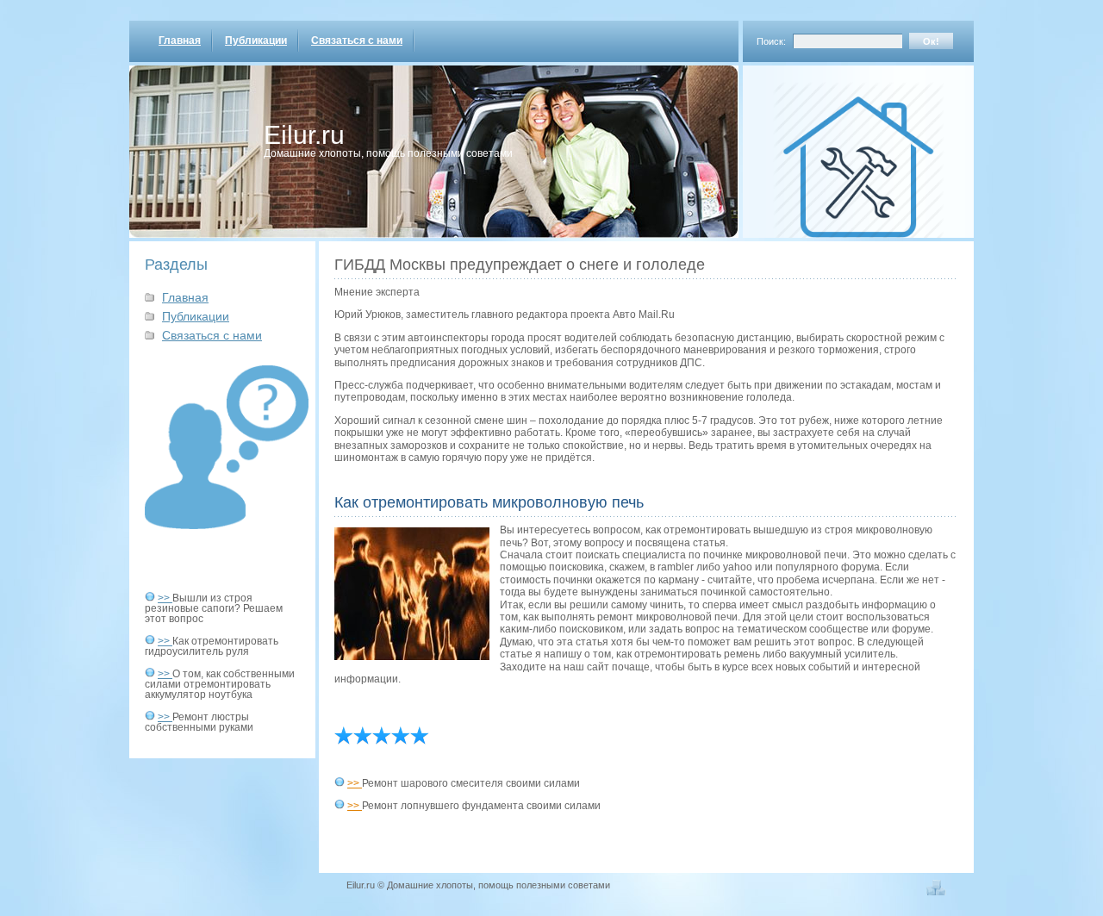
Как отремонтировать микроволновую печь (489, 502)
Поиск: (771, 41)
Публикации (256, 40)
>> (165, 598)
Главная (180, 40)
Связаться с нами (356, 40)
